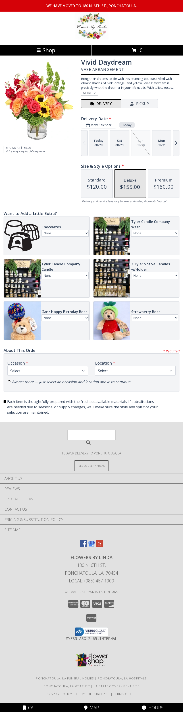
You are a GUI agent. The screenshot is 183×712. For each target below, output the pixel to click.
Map (93, 708)
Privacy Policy (59, 694)
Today (126, 125)
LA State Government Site (116, 686)
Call (32, 708)
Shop (49, 50)
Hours (154, 708)
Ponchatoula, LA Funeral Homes (65, 678)
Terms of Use (125, 694)
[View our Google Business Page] (91, 545)
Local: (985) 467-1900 (91, 581)
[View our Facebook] (83, 545)
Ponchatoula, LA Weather (67, 686)
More (87, 93)
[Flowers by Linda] (91, 38)
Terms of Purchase (93, 694)
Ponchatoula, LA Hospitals (122, 678)
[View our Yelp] (99, 545)
